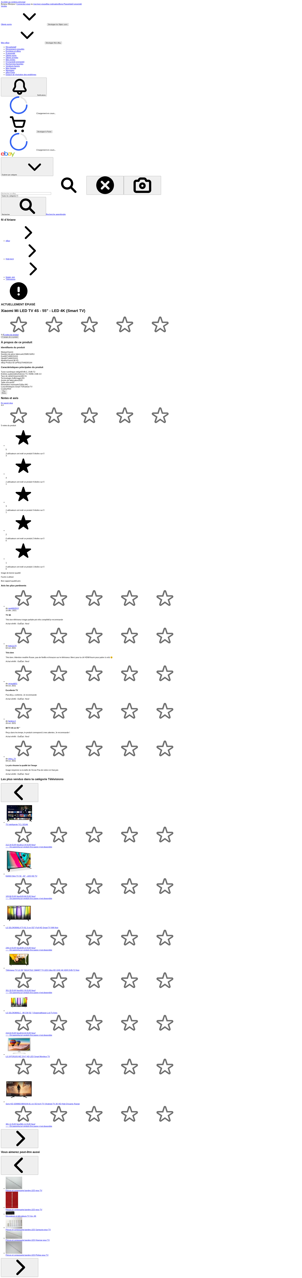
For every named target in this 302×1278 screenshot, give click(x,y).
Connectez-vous (23, 4)
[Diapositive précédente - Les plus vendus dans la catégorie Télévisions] (19, 792)
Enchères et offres (13, 51)
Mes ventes (10, 60)
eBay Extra (10, 72)
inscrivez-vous (39, 4)
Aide (70, 4)
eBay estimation (52, 4)
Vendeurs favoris (13, 66)
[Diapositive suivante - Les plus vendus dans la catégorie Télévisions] (19, 1138)
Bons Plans (63, 4)
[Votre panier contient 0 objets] (18, 132)
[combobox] (26, 193)
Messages (10, 70)
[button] (23, 206)
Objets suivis (11, 55)
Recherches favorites (14, 64)
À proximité (77, 4)
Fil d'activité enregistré (15, 62)
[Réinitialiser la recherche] (105, 185)
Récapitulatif (11, 47)
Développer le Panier (44, 132)
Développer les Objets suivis (58, 24)
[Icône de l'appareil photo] (142, 185)
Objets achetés (12, 58)
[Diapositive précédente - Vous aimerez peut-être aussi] (19, 1165)
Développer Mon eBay (53, 43)
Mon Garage (11, 68)
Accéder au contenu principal (13, 2)
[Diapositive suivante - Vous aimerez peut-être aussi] (19, 1267)
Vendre (4, 6)
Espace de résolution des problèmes (21, 75)
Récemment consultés (15, 49)
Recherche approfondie (56, 214)
